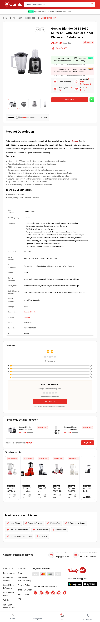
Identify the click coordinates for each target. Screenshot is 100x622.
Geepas (75, 141)
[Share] (43, 30)
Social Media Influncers (9, 587)
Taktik (6, 600)
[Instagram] (41, 592)
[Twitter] (47, 592)
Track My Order (25, 589)
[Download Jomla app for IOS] (90, 584)
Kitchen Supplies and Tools (24, 18)
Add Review (50, 401)
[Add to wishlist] (37, 30)
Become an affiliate (8, 579)
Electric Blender (30, 312)
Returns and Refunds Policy (24, 579)
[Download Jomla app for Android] (75, 584)
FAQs (20, 599)
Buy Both (87, 442)
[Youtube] (59, 592)
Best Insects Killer (8, 594)
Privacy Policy (24, 585)
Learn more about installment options (67, 64)
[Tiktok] (53, 592)
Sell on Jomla (9, 573)
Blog (20, 573)
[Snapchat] (65, 592)
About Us (22, 568)
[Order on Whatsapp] (92, 99)
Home (5, 18)
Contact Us (8, 568)
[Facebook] (35, 592)
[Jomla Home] (13, 4)
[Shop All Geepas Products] (12, 117)
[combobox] (57, 4)
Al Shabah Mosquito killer (9, 606)
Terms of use (23, 594)
